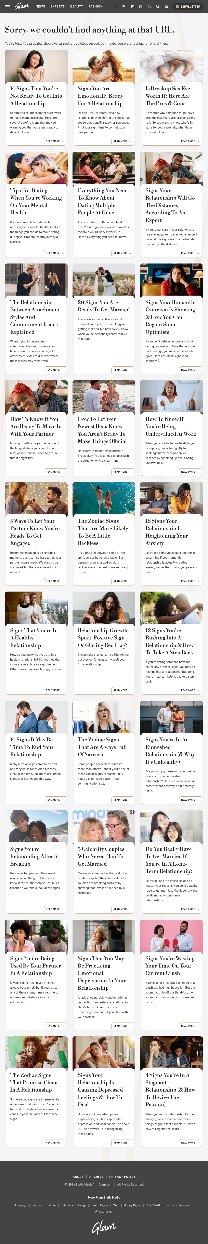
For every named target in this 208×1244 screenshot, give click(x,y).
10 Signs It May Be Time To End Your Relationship (32, 747)
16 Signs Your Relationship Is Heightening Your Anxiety (166, 532)
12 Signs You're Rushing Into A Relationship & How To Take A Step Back (169, 641)
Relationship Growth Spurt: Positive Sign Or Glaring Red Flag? (103, 638)
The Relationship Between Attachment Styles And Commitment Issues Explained (35, 317)
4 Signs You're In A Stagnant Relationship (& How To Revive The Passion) (170, 1090)
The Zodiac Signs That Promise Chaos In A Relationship (34, 1082)
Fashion (96, 6)
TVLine (51, 1205)
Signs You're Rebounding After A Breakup (34, 856)
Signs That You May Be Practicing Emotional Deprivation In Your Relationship (102, 973)
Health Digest (100, 1205)
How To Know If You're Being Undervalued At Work (170, 426)
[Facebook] (115, 7)
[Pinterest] (123, 7)
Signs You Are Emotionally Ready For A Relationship (100, 96)
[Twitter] (149, 7)
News (40, 6)
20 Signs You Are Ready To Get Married (104, 306)
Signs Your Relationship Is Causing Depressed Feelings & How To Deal (100, 1090)
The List (169, 1205)
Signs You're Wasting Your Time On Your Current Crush (170, 966)
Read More (53, 141)
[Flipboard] (132, 7)
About (78, 1177)
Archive (96, 1177)
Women (184, 1205)
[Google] (158, 7)
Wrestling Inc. (104, 1211)
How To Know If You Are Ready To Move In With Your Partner (36, 426)
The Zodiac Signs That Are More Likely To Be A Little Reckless (103, 532)
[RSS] (166, 7)
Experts (58, 6)
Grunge (82, 1205)
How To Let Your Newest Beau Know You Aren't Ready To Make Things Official (102, 430)
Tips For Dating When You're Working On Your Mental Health (36, 201)
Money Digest (133, 1205)
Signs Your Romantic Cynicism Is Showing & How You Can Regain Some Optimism (170, 317)
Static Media (84, 1184)
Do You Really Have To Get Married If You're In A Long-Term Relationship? (169, 860)
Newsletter (190, 6)
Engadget (21, 1205)
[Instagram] (141, 7)
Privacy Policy (122, 1177)
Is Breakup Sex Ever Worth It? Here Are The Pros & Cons (168, 96)
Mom (116, 1205)
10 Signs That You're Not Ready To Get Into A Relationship (36, 96)
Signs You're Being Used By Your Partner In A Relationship (35, 966)
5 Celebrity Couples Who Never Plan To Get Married (101, 856)
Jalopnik (37, 1205)
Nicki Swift (153, 1205)
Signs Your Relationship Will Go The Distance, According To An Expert (170, 205)
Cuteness (67, 1205)
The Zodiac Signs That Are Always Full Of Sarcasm (102, 747)
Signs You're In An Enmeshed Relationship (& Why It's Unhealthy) (170, 750)
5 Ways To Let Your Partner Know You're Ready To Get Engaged (35, 532)
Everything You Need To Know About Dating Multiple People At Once (103, 201)
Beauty (76, 6)
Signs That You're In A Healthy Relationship (34, 638)
